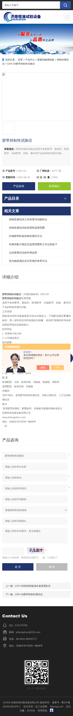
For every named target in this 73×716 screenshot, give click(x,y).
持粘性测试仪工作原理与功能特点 (28, 219)
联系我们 (54, 186)
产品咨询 (18, 186)
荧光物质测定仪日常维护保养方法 (28, 260)
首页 (20, 59)
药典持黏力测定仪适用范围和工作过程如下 (33, 244)
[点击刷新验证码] (35, 550)
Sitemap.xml (56, 706)
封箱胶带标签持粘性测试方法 (25, 236)
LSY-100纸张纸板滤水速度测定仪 (32, 585)
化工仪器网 (41, 706)
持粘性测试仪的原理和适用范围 (27, 227)
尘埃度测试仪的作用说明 (23, 252)
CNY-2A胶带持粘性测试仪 (29, 594)
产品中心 (30, 59)
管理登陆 (42, 710)
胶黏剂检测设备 (46, 59)
